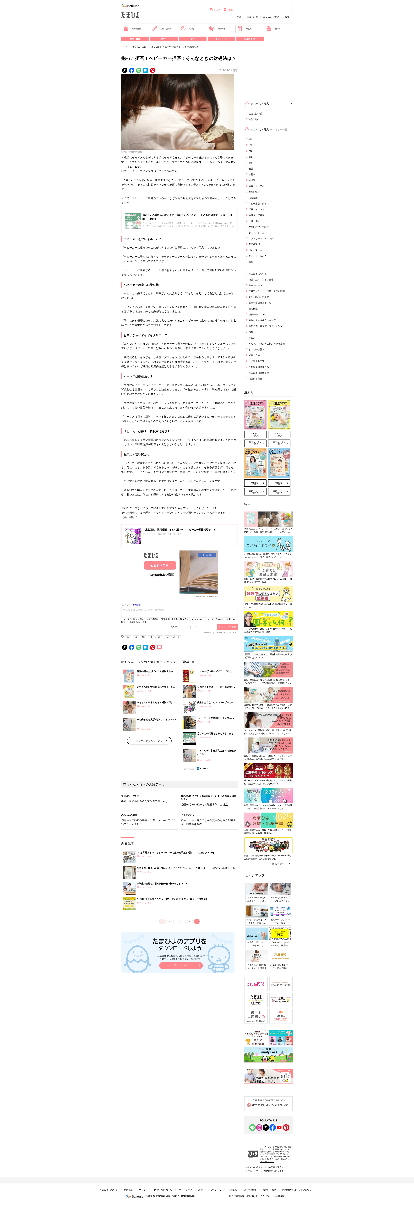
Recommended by (189, 769)
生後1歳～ (254, 119)
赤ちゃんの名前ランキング (262, 320)
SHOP (217, 9)
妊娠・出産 (252, 17)
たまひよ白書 (255, 378)
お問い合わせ (269, 1189)
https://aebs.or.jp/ (267, 1161)
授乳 (251, 168)
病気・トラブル (256, 185)
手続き (252, 337)
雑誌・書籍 (135, 39)
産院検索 (253, 308)
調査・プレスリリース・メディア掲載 (217, 1189)
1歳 (126, 180)
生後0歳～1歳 (255, 113)
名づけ (191, 28)
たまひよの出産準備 (259, 372)
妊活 (287, 17)
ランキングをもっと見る (149, 740)
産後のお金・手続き (259, 226)
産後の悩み (254, 191)
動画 (251, 261)
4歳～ (159, 637)
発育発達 (253, 197)
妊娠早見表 (136, 28)
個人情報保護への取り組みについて (249, 1196)
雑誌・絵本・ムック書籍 (261, 279)
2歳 (143, 637)
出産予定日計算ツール (260, 302)
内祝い (231, 9)
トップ (124, 46)
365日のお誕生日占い (260, 296)
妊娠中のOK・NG (258, 314)
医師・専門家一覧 (163, 1189)
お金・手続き (165, 28)
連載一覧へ (278, 863)
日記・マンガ (255, 250)
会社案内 (280, 1196)
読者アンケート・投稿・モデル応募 (267, 291)
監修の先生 (254, 355)
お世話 (252, 180)
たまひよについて (258, 273)
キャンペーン (221, 39)
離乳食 (248, 28)
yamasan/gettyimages (131, 151)
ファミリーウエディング (261, 238)
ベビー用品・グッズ (259, 203)
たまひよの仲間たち (259, 366)
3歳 (169, 494)
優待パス (278, 28)
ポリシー (143, 1189)
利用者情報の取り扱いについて (298, 1189)
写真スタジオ (250, 39)
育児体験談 (254, 244)
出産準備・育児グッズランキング (266, 326)
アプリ (164, 39)
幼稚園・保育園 (256, 215)
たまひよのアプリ (258, 361)
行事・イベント (256, 209)
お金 (251, 331)
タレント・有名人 (258, 255)
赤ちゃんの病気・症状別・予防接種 (267, 343)
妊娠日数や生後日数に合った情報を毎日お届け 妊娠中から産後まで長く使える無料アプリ (181, 957)
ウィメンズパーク (172, 637)
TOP (238, 17)
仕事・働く (254, 220)
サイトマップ (185, 1189)
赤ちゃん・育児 (271, 17)
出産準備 (221, 28)
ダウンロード (181, 965)
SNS (193, 39)
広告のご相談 (249, 1189)
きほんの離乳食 (256, 349)
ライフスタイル (256, 232)
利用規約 (128, 1189)
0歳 (128, 637)
